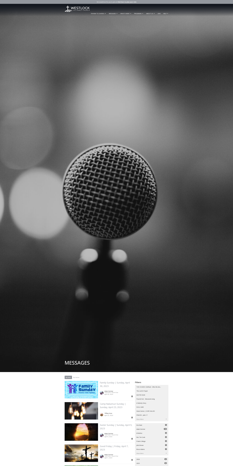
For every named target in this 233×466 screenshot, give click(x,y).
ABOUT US (149, 13)
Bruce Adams (151, 449)
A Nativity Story (141, 403)
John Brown (151, 445)
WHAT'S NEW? (125, 13)
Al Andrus (151, 433)
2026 (151, 459)
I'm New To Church (97, 13)
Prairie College (151, 441)
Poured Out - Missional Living (145, 399)
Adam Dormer (151, 429)
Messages (112, 13)
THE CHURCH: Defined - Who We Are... (148, 387)
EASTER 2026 (140, 395)
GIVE (159, 13)
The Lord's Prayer (142, 391)
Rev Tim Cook (151, 437)
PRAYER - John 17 (142, 415)
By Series (76, 377)
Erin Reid (151, 425)
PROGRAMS (138, 13)
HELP (165, 13)
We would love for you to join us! (117, 2)
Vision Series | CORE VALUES (145, 411)
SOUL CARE (140, 407)
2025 (151, 463)
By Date (68, 377)
